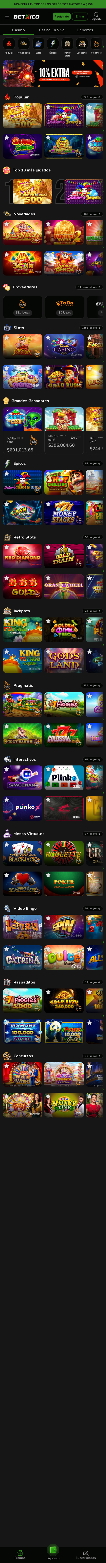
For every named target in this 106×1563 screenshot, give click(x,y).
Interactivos (25, 759)
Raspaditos (24, 982)
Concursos (23, 1056)
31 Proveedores (87, 287)
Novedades (24, 214)
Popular (21, 97)
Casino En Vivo (52, 30)
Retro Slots (25, 537)
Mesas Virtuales (29, 834)
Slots (19, 328)
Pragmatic (23, 685)
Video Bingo (25, 908)
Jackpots (22, 611)
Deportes (85, 30)
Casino (18, 30)
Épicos (20, 463)
